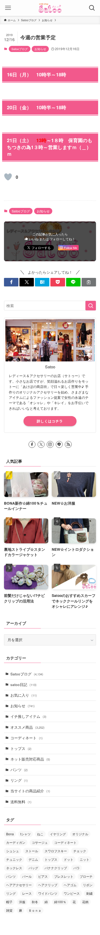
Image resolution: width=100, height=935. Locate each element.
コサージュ (40, 842)
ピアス (43, 876)
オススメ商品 (27, 727)
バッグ (33, 868)
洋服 (22, 901)
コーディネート (26, 737)
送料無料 (20, 801)
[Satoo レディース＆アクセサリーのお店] (50, 8)
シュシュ (12, 851)
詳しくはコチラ (50, 421)
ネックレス (14, 868)
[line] (59, 444)
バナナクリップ (56, 868)
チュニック (14, 859)
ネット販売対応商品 (30, 759)
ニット (84, 859)
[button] (11, 282)
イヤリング (58, 834)
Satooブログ (19, 49)
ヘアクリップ (47, 884)
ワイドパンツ (47, 893)
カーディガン (15, 842)
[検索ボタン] (92, 8)
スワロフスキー (56, 851)
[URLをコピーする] (89, 282)
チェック (79, 851)
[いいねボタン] (8, 177)
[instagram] (50, 444)
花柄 (85, 901)
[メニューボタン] (8, 8)
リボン (88, 884)
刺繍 (89, 893)
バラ (76, 868)
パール (27, 876)
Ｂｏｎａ (35, 910)
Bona (10, 834)
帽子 (9, 901)
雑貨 (9, 910)
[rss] (68, 444)
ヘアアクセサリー (19, 884)
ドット (68, 859)
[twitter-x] (41, 444)
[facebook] (32, 444)
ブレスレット (63, 876)
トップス (20, 748)
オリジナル (80, 834)
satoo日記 (23, 684)
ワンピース (72, 893)
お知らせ (40, 49)
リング (19, 780)
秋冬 (35, 901)
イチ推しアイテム (28, 716)
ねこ (40, 834)
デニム (33, 859)
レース (27, 893)
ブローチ (86, 876)
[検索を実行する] (90, 306)
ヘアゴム (70, 884)
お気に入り (23, 695)
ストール (31, 851)
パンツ (19, 769)
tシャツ (25, 834)
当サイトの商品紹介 (30, 790)
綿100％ (60, 901)
